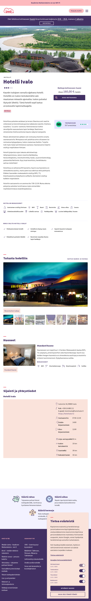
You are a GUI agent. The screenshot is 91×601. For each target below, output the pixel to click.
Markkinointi (53, 580)
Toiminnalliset (54, 569)
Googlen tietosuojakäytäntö (61, 560)
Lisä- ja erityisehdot (8, 578)
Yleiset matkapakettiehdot (11, 575)
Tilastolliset (53, 575)
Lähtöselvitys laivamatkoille (33, 559)
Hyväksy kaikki (67, 588)
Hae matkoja (47, 23)
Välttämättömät (55, 564)
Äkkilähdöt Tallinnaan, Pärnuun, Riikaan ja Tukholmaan (31, 553)
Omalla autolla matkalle (32, 563)
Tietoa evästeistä (57, 555)
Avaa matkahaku (69, 98)
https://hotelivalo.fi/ (66, 414)
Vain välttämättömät (67, 594)
